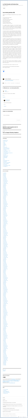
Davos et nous (5, 141)
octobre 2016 (5, 279)
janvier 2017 (5, 276)
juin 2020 (4, 238)
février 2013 (5, 321)
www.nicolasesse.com (12, 382)
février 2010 (5, 355)
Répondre (5, 106)
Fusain (4, 143)
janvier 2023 (5, 214)
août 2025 (4, 184)
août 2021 (4, 224)
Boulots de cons (5, 400)
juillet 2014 (4, 305)
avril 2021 (4, 228)
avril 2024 (4, 199)
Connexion (4, 390)
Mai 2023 (4, 210)
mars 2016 (4, 286)
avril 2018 (4, 262)
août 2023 (4, 207)
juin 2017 (4, 271)
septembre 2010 (5, 348)
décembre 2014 (5, 300)
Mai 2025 (4, 187)
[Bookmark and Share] (12, 370)
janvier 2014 (5, 311)
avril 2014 (4, 308)
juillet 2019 (4, 248)
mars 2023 (4, 212)
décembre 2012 (5, 323)
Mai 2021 (4, 227)
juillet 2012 (4, 328)
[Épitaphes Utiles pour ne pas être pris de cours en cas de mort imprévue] (9, 414)
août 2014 (4, 304)
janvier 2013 (5, 322)
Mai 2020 (4, 239)
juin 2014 (4, 306)
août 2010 (4, 349)
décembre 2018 (5, 254)
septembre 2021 (5, 223)
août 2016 (4, 281)
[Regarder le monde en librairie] (14, 414)
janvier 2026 (5, 179)
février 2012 (5, 333)
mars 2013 (4, 320)
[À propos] (4, 414)
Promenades (5, 161)
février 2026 (5, 178)
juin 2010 (4, 351)
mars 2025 (4, 189)
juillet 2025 (4, 185)
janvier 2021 (5, 231)
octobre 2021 (5, 222)
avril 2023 (4, 211)
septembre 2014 (5, 303)
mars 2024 (4, 200)
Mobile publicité (5, 156)
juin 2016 (4, 283)
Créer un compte (5, 389)
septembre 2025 (5, 183)
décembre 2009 (5, 357)
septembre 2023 (5, 206)
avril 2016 (4, 285)
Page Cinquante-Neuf (6, 160)
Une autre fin (5, 164)
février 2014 (5, 310)
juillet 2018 (4, 259)
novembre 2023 (5, 204)
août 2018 (4, 258)
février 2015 (5, 298)
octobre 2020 (5, 234)
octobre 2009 (5, 359)
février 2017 (5, 275)
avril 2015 (4, 296)
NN (3, 158)
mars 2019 (4, 251)
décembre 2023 (5, 203)
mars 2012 (4, 332)
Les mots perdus (5, 153)
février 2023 (5, 213)
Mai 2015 (4, 295)
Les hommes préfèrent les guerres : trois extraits (9, 402)
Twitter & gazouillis (6, 163)
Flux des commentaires (6, 392)
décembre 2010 (5, 345)
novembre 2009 (5, 358)
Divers (4, 142)
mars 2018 (4, 263)
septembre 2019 (5, 246)
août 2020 (4, 236)
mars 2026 (4, 177)
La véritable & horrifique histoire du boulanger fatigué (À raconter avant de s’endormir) (12, 406)
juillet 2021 (4, 225)
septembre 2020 (5, 235)
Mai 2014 (4, 307)
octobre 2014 (5, 302)
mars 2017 (4, 274)
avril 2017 (4, 273)
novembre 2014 (5, 301)
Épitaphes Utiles (5, 140)
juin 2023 (4, 209)
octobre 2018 (5, 256)
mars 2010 (4, 354)
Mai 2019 (4, 250)
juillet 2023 (4, 208)
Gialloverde (4, 145)
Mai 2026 (4, 175)
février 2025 (5, 190)
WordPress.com (5, 393)
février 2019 (5, 252)
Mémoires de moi (5, 155)
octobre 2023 (5, 205)
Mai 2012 (4, 330)
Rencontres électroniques (6, 162)
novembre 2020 (5, 233)
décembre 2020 (5, 232)
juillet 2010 (4, 350)
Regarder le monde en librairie (7, 411)
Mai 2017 (4, 272)
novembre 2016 (5, 278)
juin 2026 (4, 174)
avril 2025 (4, 188)
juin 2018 (4, 260)
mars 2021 (4, 229)
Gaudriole (4, 144)
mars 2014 (4, 309)
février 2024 (5, 201)
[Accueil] (3, 414)
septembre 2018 (5, 257)
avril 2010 (4, 353)
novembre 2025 (5, 181)
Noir (4, 159)
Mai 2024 (4, 198)
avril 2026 (4, 176)
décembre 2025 (5, 180)
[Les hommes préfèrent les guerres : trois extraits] (7, 414)
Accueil (4, 397)
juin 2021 (4, 226)
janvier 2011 (5, 344)
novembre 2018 (5, 255)
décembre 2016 (5, 277)
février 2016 (5, 287)
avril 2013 (4, 319)
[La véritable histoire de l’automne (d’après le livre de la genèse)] (13, 414)
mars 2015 (4, 297)
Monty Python (5, 157)
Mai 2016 (4, 284)
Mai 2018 (4, 261)
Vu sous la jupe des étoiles (6, 165)
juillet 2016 (4, 282)
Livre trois (4, 154)
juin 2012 (4, 329)
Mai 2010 (4, 352)
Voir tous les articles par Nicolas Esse (9, 80)
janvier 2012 (5, 334)
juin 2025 (4, 186)
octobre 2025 (5, 182)
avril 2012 (4, 331)
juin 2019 (4, 249)
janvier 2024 (5, 202)
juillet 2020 (4, 237)
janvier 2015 (5, 299)
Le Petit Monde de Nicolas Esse (10, 4)
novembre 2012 (5, 324)
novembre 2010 (5, 346)
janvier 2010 (5, 356)
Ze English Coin (5, 166)
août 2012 (4, 327)
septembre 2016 (5, 280)
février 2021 (5, 230)
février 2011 (4, 343)
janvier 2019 (5, 253)
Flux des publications (6, 391)
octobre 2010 (5, 347)
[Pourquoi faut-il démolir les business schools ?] (12, 414)
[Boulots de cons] (6, 414)
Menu (4, 8)
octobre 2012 (5, 325)
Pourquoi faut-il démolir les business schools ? (9, 408)
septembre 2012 (5, 326)
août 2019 (4, 247)
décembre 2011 (5, 335)
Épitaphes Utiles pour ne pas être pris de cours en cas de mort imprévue (12, 404)
